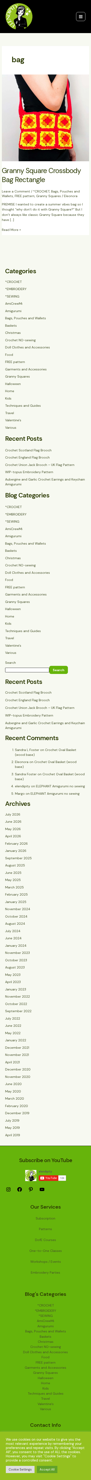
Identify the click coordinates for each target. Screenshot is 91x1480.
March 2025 (14, 887)
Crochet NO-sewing (20, 340)
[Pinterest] (31, 1191)
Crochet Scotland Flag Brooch (28, 450)
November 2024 (17, 909)
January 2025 (15, 902)
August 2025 (15, 865)
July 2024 (13, 931)
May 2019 (12, 1128)
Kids (8, 398)
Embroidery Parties (45, 1272)
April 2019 (12, 1135)
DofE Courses (45, 1240)
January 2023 (15, 989)
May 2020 (13, 1091)
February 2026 (16, 843)
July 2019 (12, 1120)
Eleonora (21, 762)
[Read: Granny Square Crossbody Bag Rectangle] (45, 117)
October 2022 (16, 1004)
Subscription (45, 1218)
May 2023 (13, 975)
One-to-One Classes (45, 1251)
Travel (9, 413)
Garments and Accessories (26, 369)
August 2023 (15, 967)
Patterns (45, 1229)
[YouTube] (42, 1191)
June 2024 (13, 938)
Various (10, 427)
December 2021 (17, 1048)
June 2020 (13, 1084)
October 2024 (16, 916)
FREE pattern (25, 196)
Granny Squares (48, 196)
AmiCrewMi (13, 303)
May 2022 (13, 1033)
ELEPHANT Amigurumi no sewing (60, 786)
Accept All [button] (47, 1469)
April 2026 (13, 836)
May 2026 (13, 829)
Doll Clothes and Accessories (27, 347)
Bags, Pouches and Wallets (25, 318)
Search (10, 663)
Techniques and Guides (23, 405)
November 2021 (17, 1055)
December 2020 (18, 1069)
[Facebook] (19, 1191)
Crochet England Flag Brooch (27, 457)
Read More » (11, 229)
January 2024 (16, 945)
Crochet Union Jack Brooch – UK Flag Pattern (39, 465)
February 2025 (16, 894)
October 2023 (16, 960)
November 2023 (17, 953)
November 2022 (17, 996)
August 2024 (15, 924)
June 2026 (13, 821)
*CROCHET (41, 191)
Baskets (11, 325)
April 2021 (12, 1062)
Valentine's (13, 420)
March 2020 (14, 1098)
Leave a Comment (16, 191)
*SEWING (12, 296)
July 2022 (12, 1018)
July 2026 (12, 814)
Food (9, 355)
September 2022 (18, 1011)
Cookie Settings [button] (20, 1469)
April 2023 (13, 982)
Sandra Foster (26, 774)
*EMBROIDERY (16, 289)
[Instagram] (8, 1191)
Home (9, 391)
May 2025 (13, 880)
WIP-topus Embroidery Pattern (29, 472)
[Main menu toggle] (80, 16)
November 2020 (17, 1077)
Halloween (13, 384)
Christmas (13, 333)
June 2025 (13, 873)
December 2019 (17, 1113)
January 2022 (15, 1040)
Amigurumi (13, 311)
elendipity (22, 786)
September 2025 (18, 858)
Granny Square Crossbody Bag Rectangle (41, 175)
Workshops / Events (45, 1262)
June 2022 (13, 1026)
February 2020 (16, 1106)
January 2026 (15, 851)
